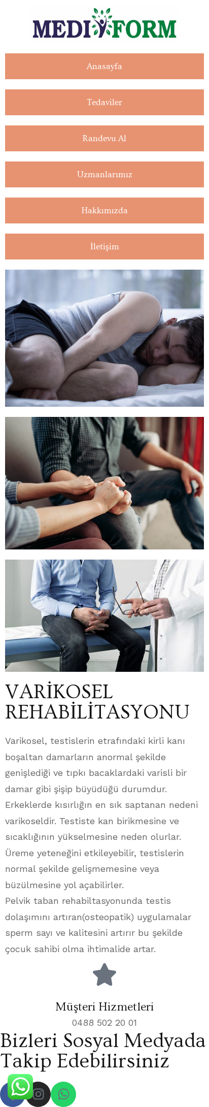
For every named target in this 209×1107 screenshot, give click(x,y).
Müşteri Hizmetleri (104, 1007)
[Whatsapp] (63, 1094)
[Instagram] (38, 1094)
